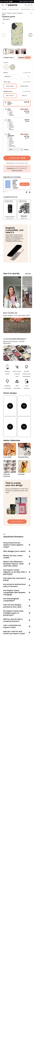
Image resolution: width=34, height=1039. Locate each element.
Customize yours (14, 9)
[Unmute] (18, 305)
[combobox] (17, 76)
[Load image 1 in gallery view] (6, 51)
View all (28, 273)
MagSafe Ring (7, 91)
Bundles (4, 9)
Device (5, 72)
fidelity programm (17, 170)
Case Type (6, 81)
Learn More (27, 72)
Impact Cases (11, 13)
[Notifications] (6, 5)
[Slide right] (30, 35)
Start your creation (17, 521)
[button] (25, 5)
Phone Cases (25, 9)
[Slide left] (3, 35)
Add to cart (24, 184)
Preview (26, 149)
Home (3, 13)
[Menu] (3, 5)
